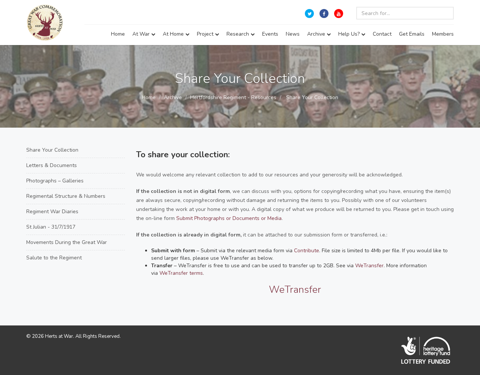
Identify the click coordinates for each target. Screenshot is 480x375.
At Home (174, 34)
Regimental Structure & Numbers (65, 196)
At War (141, 34)
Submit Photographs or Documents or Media (229, 218)
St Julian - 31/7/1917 (50, 226)
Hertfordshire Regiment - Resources (233, 97)
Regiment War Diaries (52, 211)
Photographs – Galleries (55, 180)
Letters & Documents (51, 165)
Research (238, 34)
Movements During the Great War (66, 242)
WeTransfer (369, 265)
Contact (382, 34)
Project (206, 34)
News (293, 34)
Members (443, 34)
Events (270, 34)
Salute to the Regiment (54, 257)
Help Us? (349, 34)
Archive (317, 34)
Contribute (306, 250)
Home (118, 34)
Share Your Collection (52, 150)
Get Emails (411, 34)
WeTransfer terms (181, 273)
